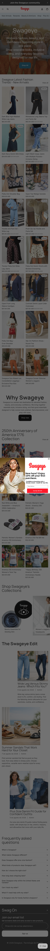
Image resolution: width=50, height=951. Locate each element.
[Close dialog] (49, 459)
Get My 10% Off (37, 490)
